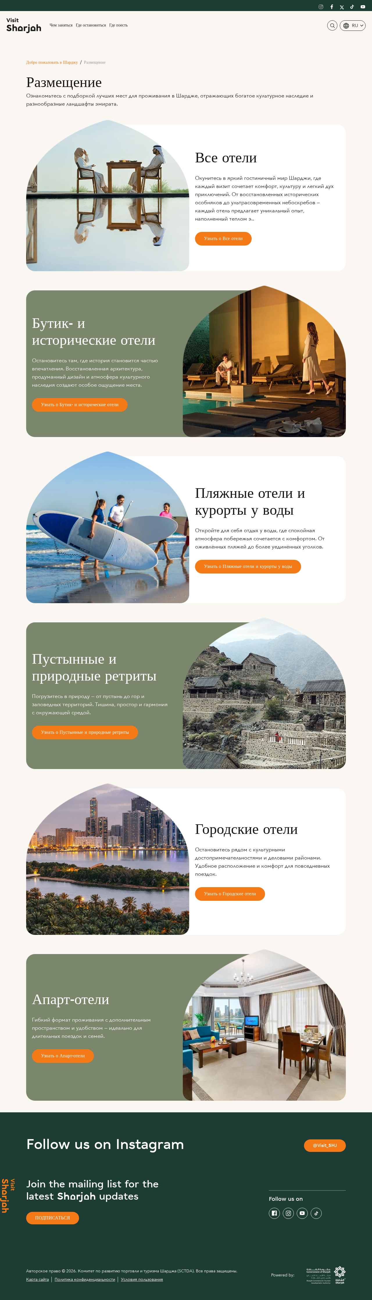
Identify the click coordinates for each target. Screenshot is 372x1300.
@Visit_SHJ (325, 1145)
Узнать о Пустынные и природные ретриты (85, 732)
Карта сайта (37, 1279)
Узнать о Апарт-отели (63, 1056)
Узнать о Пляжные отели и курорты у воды (248, 566)
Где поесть (118, 25)
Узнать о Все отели (223, 239)
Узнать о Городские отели (230, 894)
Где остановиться (91, 25)
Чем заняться (61, 25)
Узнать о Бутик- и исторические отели (80, 405)
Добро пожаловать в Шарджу (52, 63)
